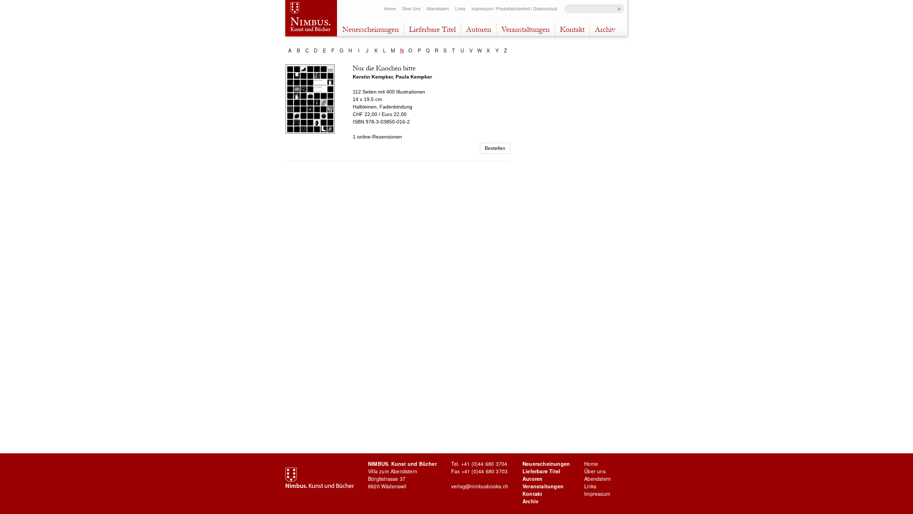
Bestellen (495, 148)
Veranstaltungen (525, 29)
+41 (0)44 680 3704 (484, 463)
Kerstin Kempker (373, 77)
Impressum (597, 493)
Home (390, 8)
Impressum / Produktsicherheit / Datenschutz (514, 8)
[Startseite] (311, 19)
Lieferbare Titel (432, 29)
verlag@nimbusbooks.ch (479, 486)
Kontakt (572, 29)
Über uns (595, 471)
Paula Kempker (414, 77)
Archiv (605, 29)
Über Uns (411, 8)
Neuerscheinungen (370, 29)
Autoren (478, 29)
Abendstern (438, 8)
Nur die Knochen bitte (384, 68)
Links (460, 8)
